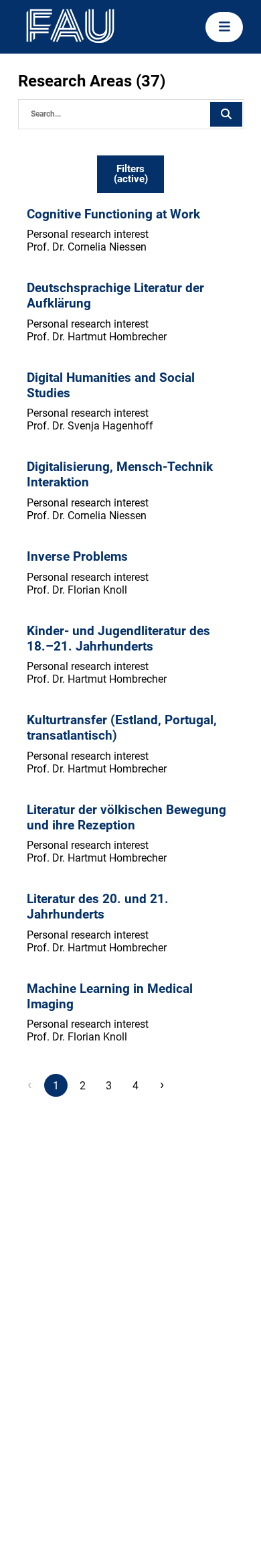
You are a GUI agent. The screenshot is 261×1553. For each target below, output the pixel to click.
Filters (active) (131, 174)
